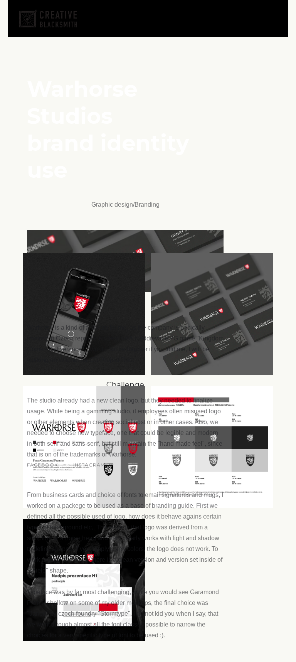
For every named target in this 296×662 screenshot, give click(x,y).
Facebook (42, 465)
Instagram (89, 465)
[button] (272, 18)
